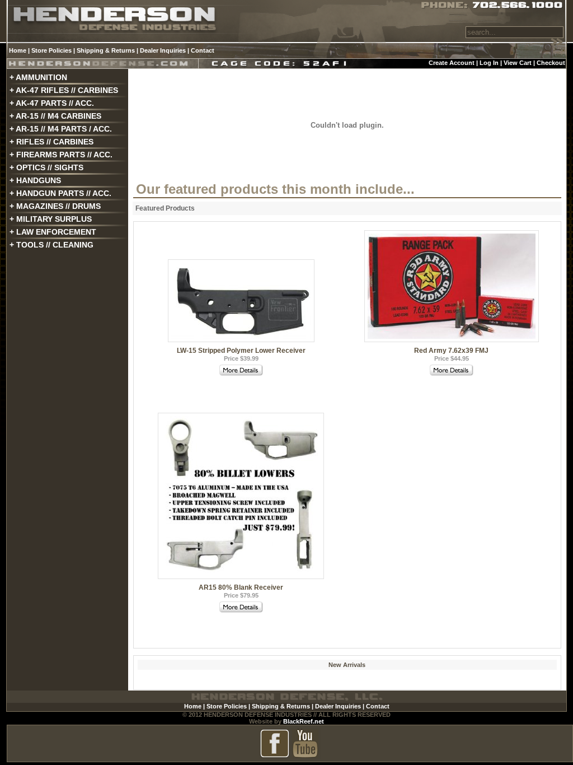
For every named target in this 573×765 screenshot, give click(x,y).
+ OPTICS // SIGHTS (46, 167)
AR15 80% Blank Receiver (241, 587)
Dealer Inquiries (163, 50)
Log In (489, 62)
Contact (202, 50)
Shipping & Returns (106, 50)
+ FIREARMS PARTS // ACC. (61, 154)
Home (17, 50)
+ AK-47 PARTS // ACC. (52, 103)
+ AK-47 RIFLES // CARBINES (64, 90)
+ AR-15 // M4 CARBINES (55, 115)
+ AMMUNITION (38, 77)
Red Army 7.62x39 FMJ (451, 350)
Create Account (452, 62)
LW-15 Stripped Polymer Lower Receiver (241, 350)
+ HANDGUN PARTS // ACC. (60, 193)
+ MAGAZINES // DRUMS (55, 206)
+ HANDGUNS (35, 180)
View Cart (518, 62)
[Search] (556, 44)
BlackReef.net (303, 721)
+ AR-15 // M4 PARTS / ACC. (61, 128)
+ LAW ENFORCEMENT (53, 231)
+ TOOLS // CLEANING (51, 244)
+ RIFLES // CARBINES (51, 141)
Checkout (551, 62)
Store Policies (51, 50)
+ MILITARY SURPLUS (51, 218)
